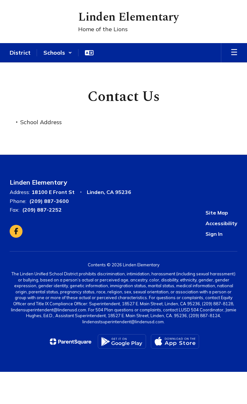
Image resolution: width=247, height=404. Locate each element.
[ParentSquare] (70, 341)
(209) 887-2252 (42, 210)
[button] (57, 52)
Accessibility (221, 223)
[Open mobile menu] (234, 52)
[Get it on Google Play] (122, 341)
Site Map (217, 212)
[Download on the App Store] (175, 341)
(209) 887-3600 (49, 201)
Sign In (214, 234)
